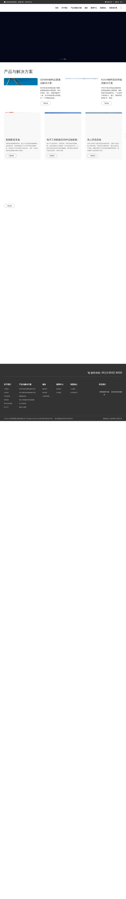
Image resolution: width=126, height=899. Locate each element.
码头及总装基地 (8, 403)
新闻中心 (94, 8)
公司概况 (6, 389)
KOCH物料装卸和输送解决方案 (27, 392)
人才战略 (72, 389)
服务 (86, 8)
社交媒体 (118, 224)
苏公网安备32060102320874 (64, 418)
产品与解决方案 (76, 8)
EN (118, 2)
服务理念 (44, 389)
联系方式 (109, 2)
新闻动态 (107, 224)
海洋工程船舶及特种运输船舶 (26, 400)
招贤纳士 (103, 8)
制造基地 (6, 400)
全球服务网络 (46, 396)
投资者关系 (113, 8)
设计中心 (6, 407)
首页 (56, 8)
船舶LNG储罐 (22, 407)
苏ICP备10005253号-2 (46, 418)
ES (121, 2)
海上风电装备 (22, 403)
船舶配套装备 (22, 396)
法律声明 (112, 418)
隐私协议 (106, 418)
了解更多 (11, 45)
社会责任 (6, 392)
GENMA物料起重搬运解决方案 (27, 389)
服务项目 (44, 392)
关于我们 (64, 8)
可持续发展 (7, 396)
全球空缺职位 (73, 392)
